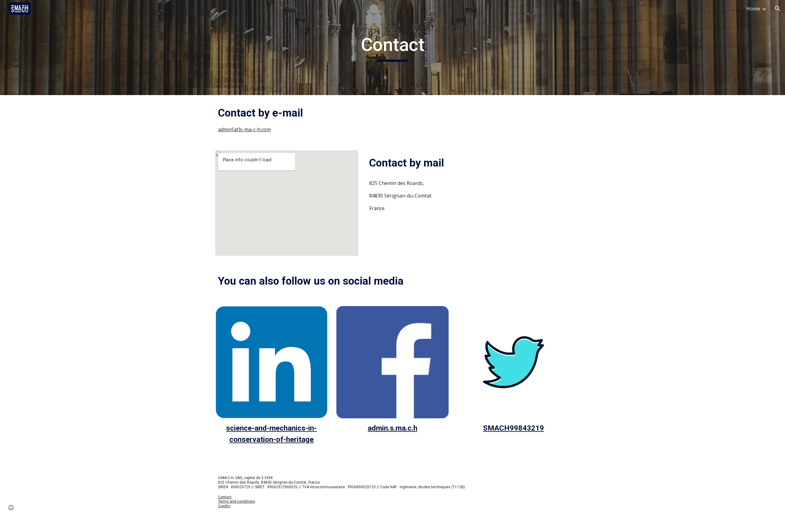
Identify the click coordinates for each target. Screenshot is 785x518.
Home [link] (753, 8)
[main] (392, 47)
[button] (777, 8)
